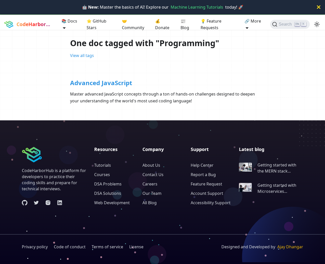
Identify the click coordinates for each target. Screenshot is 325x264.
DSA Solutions (107, 193)
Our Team (151, 193)
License (136, 247)
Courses (102, 174)
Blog (185, 24)
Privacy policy (35, 247)
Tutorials (102, 165)
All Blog (149, 202)
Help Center (202, 165)
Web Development (112, 202)
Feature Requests (211, 24)
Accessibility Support (211, 202)
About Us (151, 165)
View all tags (82, 55)
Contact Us (153, 174)
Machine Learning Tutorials (197, 7)
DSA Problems (108, 184)
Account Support (207, 193)
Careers (149, 184)
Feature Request (206, 184)
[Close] (318, 7)
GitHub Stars (96, 24)
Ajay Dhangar (290, 247)
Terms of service (107, 247)
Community (133, 24)
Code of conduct (70, 247)
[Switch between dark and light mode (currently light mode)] (317, 24)
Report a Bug (203, 174)
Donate (162, 24)
